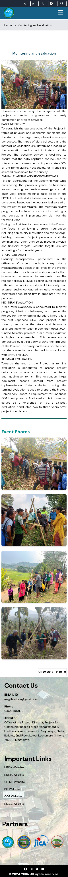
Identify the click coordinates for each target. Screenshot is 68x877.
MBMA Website (14, 775)
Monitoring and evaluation (35, 25)
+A (42, 3)
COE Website (13, 796)
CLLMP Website (14, 782)
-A (24, 3)
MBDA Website (14, 767)
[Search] (62, 3)
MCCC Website (14, 804)
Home (8, 25)
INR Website (12, 789)
